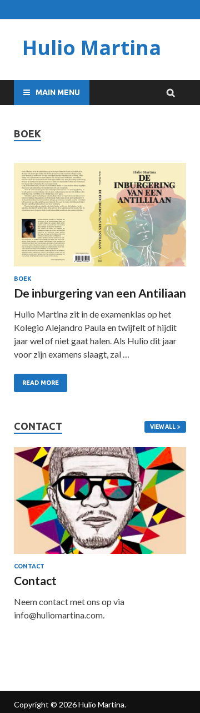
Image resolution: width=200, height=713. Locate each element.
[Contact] (100, 500)
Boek (23, 278)
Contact (29, 566)
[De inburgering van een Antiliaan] (100, 216)
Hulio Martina (91, 47)
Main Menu (58, 92)
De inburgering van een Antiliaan (100, 293)
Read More (40, 382)
